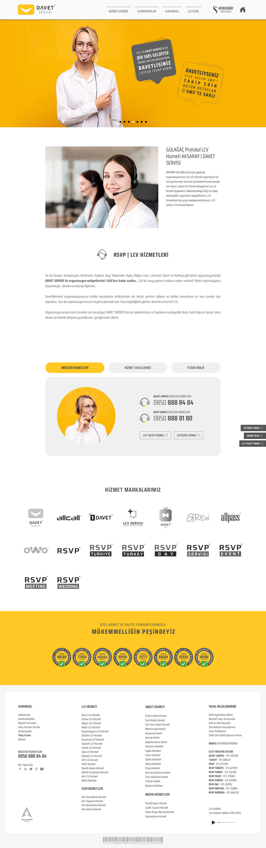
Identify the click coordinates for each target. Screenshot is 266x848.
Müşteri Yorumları (27, 723)
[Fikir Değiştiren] (142, 122)
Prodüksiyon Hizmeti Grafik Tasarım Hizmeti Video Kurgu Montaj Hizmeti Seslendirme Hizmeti (159, 810)
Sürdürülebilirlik (26, 719)
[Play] (213, 822)
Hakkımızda (24, 715)
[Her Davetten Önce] (133, 122)
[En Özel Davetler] (146, 122)
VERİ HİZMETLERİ (92, 788)
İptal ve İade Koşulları (220, 723)
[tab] (74, 367)
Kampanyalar (25, 731)
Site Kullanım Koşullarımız (222, 727)
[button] (118, 9)
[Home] (243, 9)
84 (44, 756)
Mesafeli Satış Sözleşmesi (222, 719)
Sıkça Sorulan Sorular (29, 727)
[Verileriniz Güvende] (129, 122)
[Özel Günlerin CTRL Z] (137, 122)
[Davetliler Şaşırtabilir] (124, 122)
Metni (230, 715)
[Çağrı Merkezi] (120, 122)
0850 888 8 (28, 756)
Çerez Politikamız (217, 731)
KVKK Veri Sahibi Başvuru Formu (225, 735)
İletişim (22, 739)
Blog (20, 743)
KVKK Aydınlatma (218, 715)
